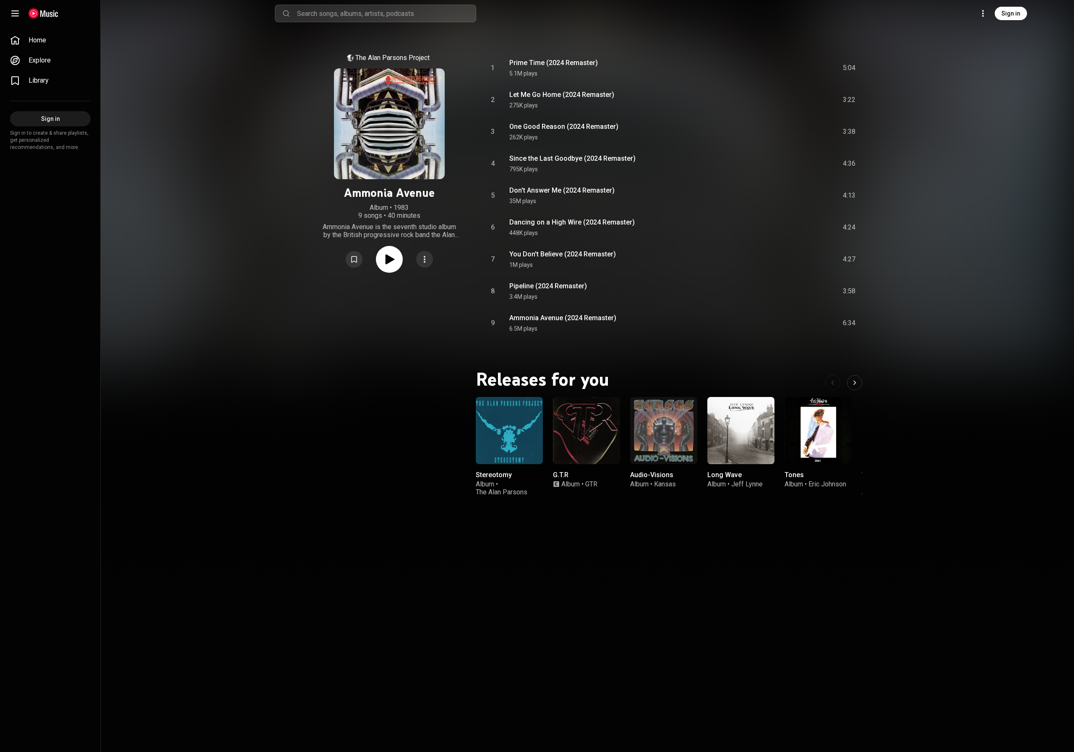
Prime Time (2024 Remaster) (553, 63)
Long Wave (724, 475)
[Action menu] (424, 259)
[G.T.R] (586, 430)
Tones (794, 475)
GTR (591, 484)
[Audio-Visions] (663, 430)
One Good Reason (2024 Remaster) (563, 127)
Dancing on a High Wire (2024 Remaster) (572, 222)
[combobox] (386, 13)
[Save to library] (354, 259)
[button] (354, 259)
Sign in (1010, 13)
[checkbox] (850, 68)
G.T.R (560, 475)
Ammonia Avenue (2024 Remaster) (562, 318)
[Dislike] (801, 68)
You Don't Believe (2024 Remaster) (562, 254)
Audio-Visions (651, 475)
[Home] (43, 13)
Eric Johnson (827, 484)
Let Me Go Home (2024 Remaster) (561, 95)
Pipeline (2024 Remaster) (548, 286)
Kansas (665, 484)
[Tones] (818, 430)
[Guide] (15, 13)
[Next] (854, 382)
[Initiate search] (286, 13)
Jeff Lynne (747, 484)
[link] (50, 40)
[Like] (785, 68)
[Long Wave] (740, 430)
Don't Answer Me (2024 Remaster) (562, 190)
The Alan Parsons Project (392, 58)
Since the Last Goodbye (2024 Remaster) (572, 158)
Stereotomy (494, 475)
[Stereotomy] (509, 430)
